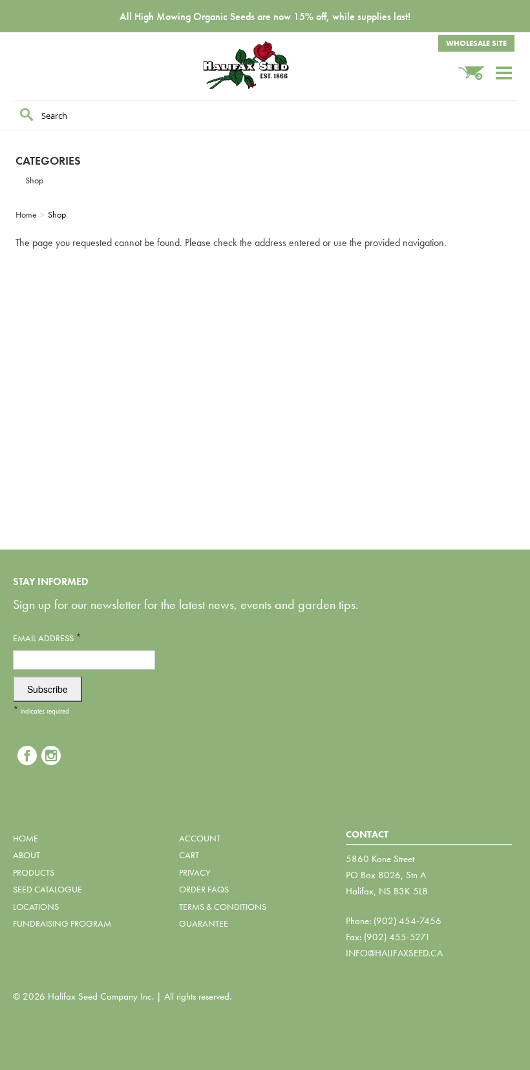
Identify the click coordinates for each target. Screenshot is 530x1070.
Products (33, 872)
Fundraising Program (62, 923)
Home (25, 838)
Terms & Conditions (222, 906)
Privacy (194, 872)
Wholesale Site (476, 43)
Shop (34, 180)
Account (199, 838)
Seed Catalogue (47, 889)
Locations (36, 906)
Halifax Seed (265, 65)
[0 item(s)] (476, 67)
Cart (189, 855)
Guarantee (203, 923)
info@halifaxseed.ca (394, 953)
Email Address (47, 637)
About (26, 855)
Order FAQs (204, 889)
